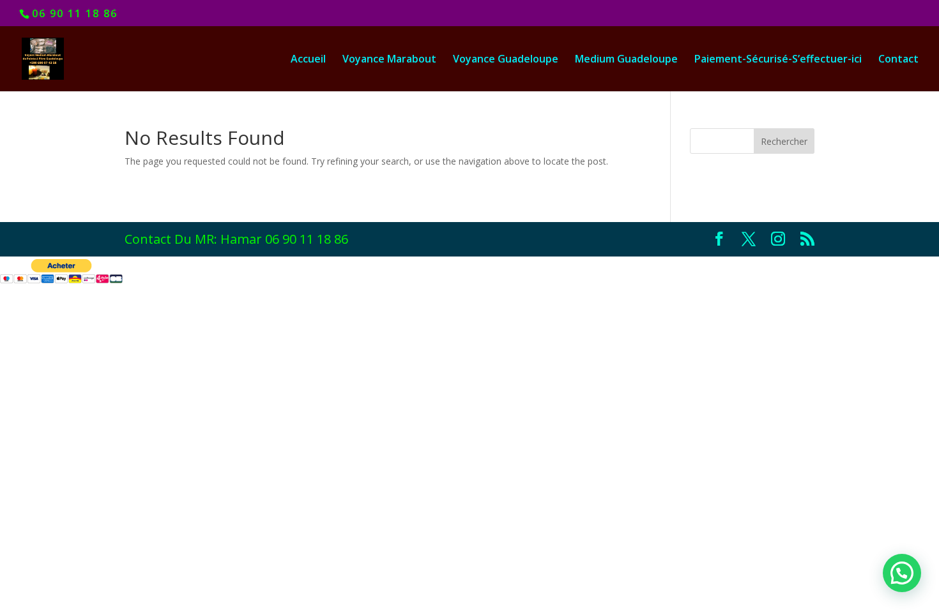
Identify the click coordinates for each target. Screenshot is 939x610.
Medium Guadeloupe (626, 60)
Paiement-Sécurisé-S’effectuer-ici (778, 60)
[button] (902, 573)
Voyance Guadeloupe (505, 60)
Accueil (308, 60)
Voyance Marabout (389, 60)
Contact (898, 60)
